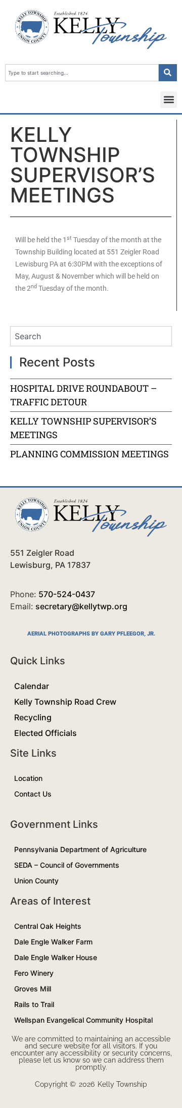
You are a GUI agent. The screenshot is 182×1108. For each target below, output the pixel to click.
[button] (168, 99)
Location (28, 778)
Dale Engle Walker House (55, 957)
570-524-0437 (66, 594)
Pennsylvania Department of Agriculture (80, 849)
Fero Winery (34, 973)
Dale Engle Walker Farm (53, 941)
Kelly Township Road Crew (65, 702)
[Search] (168, 72)
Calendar (31, 686)
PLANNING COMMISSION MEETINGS (89, 454)
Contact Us (33, 793)
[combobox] (82, 72)
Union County (36, 880)
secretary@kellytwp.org (81, 606)
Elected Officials (45, 733)
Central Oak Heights (47, 926)
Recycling (33, 717)
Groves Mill (32, 988)
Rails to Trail (34, 1004)
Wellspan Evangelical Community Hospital (83, 1020)
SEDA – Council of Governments (66, 865)
